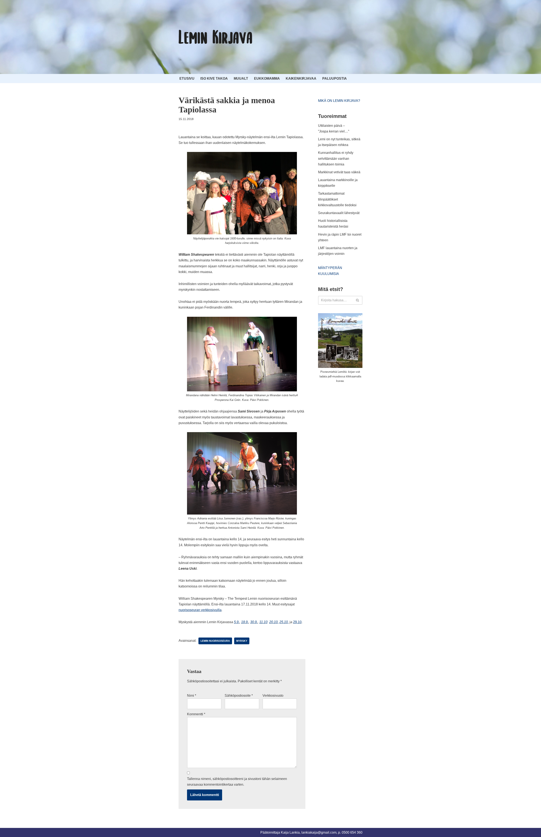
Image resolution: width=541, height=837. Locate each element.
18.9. (245, 622)
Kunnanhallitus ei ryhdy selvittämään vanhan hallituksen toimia (335, 158)
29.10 (297, 622)
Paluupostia (334, 78)
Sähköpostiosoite (239, 695)
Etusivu (186, 78)
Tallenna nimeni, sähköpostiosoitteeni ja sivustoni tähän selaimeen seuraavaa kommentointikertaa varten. (237, 781)
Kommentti (196, 714)
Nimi (191, 695)
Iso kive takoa (214, 78)
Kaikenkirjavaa (301, 78)
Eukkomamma (267, 78)
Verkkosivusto (272, 695)
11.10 (263, 622)
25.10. (284, 622)
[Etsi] (357, 300)
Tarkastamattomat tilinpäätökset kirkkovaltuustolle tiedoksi (337, 199)
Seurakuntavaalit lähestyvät (338, 213)
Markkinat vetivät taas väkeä (339, 172)
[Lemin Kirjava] (216, 37)
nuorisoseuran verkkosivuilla (200, 610)
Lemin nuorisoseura (215, 640)
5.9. (236, 622)
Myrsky (241, 640)
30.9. (254, 622)
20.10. (274, 622)
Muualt (241, 78)
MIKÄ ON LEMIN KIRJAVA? (339, 100)
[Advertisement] (349, 418)
